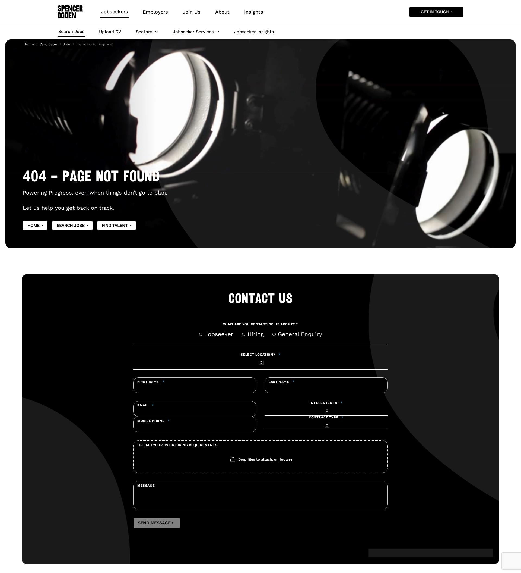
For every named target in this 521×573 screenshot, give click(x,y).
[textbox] (195, 385)
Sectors (144, 31)
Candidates (49, 44)
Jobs (67, 44)
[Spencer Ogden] (70, 11)
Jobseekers (114, 11)
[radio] (200, 334)
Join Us (192, 12)
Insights (253, 12)
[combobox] (260, 361)
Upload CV (110, 31)
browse (286, 459)
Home (29, 44)
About (222, 12)
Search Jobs (71, 31)
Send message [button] (156, 523)
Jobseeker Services (193, 31)
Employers (155, 12)
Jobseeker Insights (254, 31)
